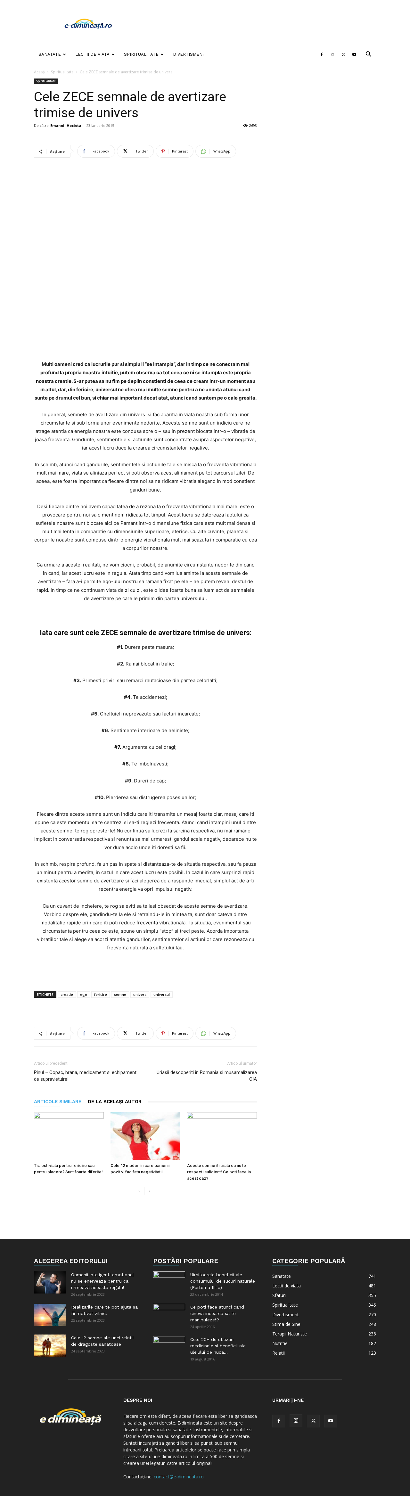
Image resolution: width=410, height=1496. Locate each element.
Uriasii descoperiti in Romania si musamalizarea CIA (207, 1076)
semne (120, 994)
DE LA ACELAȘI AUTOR (115, 1101)
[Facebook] (321, 54)
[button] (368, 55)
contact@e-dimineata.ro (179, 1477)
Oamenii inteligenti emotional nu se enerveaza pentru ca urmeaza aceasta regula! (102, 1281)
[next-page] (149, 1191)
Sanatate (49, 54)
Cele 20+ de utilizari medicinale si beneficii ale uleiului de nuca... (218, 1346)
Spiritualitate (141, 54)
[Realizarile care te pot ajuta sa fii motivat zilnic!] (50, 1315)
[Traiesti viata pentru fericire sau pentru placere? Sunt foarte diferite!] (69, 1136)
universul (161, 994)
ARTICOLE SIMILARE (57, 1101)
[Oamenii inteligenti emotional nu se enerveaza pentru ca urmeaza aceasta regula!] (50, 1282)
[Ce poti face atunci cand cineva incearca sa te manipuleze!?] (169, 1315)
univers (139, 994)
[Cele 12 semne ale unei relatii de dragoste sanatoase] (50, 1346)
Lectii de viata (92, 54)
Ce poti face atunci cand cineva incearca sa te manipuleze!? (217, 1313)
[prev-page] (139, 1191)
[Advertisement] (259, 23)
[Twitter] (343, 54)
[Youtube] (354, 54)
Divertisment (189, 54)
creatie (67, 994)
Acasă (39, 72)
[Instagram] (332, 54)
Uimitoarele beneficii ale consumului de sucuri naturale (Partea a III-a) (222, 1281)
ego (83, 994)
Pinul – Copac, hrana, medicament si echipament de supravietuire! (85, 1076)
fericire (100, 994)
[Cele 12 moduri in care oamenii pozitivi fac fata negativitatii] (145, 1136)
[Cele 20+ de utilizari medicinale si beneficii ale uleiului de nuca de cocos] (169, 1347)
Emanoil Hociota (65, 125)
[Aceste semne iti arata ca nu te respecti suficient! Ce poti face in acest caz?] (222, 1136)
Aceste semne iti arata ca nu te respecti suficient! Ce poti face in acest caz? (219, 1172)
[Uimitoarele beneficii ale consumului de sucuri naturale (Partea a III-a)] (169, 1282)
